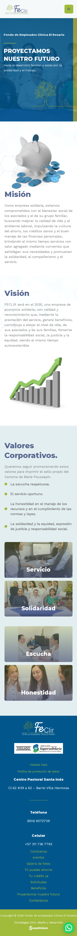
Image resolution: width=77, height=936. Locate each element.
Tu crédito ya (38, 876)
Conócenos (38, 851)
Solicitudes (38, 882)
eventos (38, 857)
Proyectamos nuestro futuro (38, 894)
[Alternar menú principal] (68, 9)
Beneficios (38, 888)
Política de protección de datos (38, 771)
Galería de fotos (38, 863)
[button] (68, 927)
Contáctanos (38, 900)
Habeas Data (38, 764)
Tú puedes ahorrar (38, 870)
